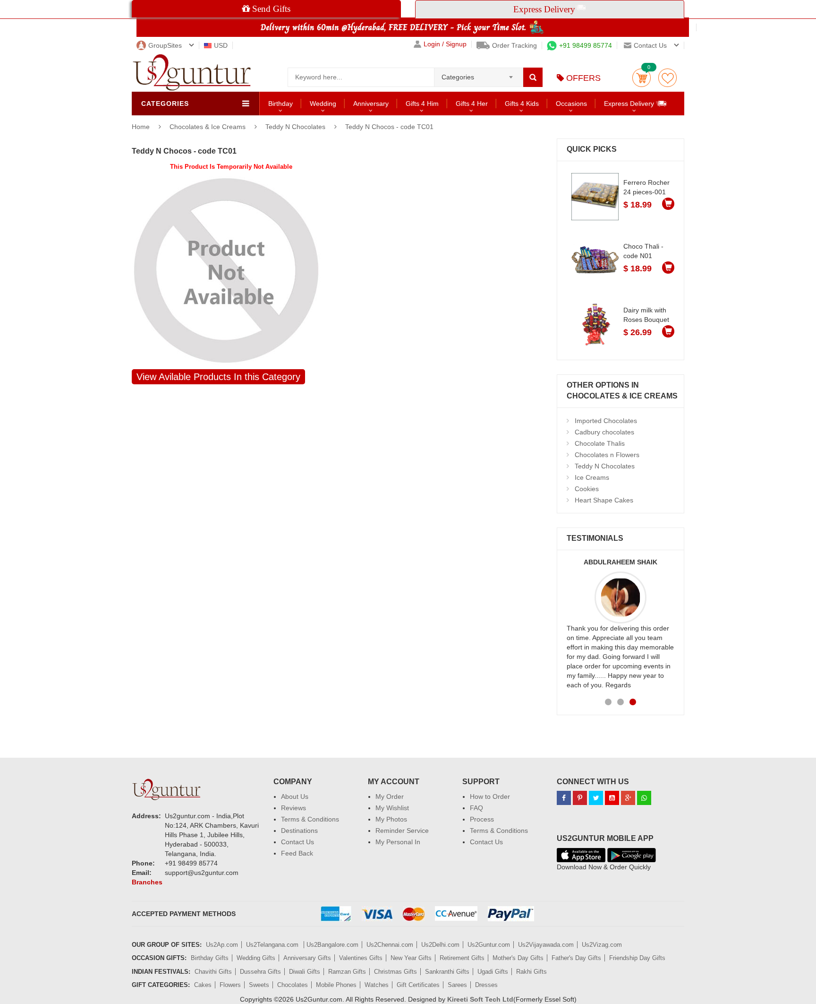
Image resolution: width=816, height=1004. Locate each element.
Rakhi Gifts (531, 971)
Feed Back (297, 853)
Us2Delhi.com (440, 944)
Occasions (571, 103)
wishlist (667, 78)
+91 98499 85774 (585, 45)
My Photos (391, 819)
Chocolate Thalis (600, 443)
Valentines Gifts (360, 957)
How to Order (490, 796)
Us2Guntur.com (489, 944)
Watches (377, 984)
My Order (389, 796)
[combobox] (478, 74)
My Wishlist (392, 808)
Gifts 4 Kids (522, 103)
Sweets (259, 984)
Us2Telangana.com (273, 944)
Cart (641, 78)
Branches (147, 882)
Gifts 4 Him (422, 103)
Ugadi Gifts (492, 971)
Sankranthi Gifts (447, 971)
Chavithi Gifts (213, 971)
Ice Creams (592, 477)
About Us (294, 796)
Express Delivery (630, 103)
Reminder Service (402, 830)
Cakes (203, 984)
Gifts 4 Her (472, 103)
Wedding (323, 103)
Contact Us (297, 842)
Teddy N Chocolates (295, 126)
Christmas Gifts (395, 971)
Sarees (457, 984)
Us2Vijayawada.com (546, 944)
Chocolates (292, 984)
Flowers (230, 984)
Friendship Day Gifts (637, 957)
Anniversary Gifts (307, 957)
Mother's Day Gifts (518, 957)
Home (141, 126)
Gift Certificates (418, 984)
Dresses (486, 984)
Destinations (299, 830)
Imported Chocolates (606, 420)
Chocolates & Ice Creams (208, 126)
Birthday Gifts (210, 957)
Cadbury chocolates (604, 432)
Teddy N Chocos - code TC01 (389, 126)
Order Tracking (514, 45)
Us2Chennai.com (389, 944)
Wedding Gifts (256, 957)
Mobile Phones (336, 984)
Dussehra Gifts (260, 971)
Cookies (587, 489)
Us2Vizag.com (602, 944)
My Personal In (397, 842)
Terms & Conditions (310, 819)
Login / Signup (445, 44)
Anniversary (371, 103)
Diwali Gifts (304, 971)
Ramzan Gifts (347, 971)
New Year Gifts (411, 957)
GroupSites (165, 45)
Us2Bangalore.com (332, 944)
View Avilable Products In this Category (218, 377)
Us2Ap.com (222, 944)
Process (482, 819)
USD (221, 45)
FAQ (476, 808)
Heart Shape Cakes (604, 500)
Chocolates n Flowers (607, 455)
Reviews (293, 808)
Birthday (280, 103)
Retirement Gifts (462, 957)
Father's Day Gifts (576, 957)
